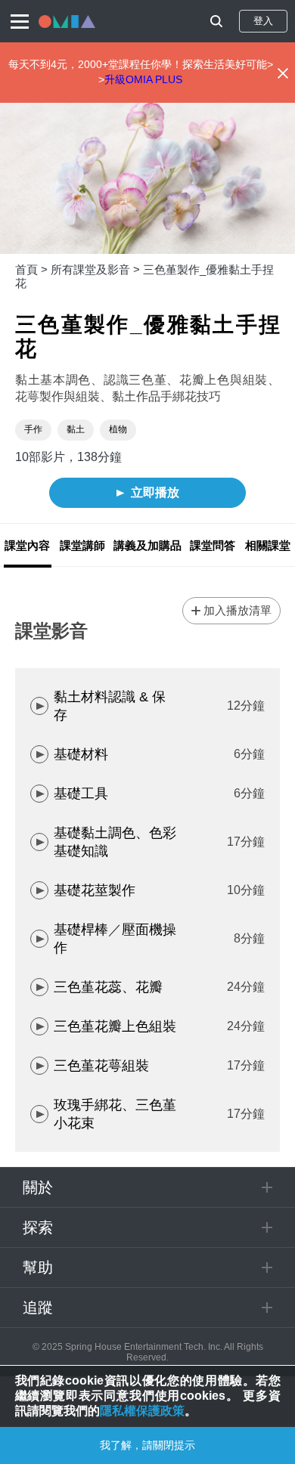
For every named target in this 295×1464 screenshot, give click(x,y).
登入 (263, 20)
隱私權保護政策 (142, 1410)
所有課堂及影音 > (97, 269)
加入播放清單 (237, 610)
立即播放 (155, 492)
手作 (33, 429)
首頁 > (33, 269)
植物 (118, 429)
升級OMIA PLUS (143, 79)
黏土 (76, 429)
